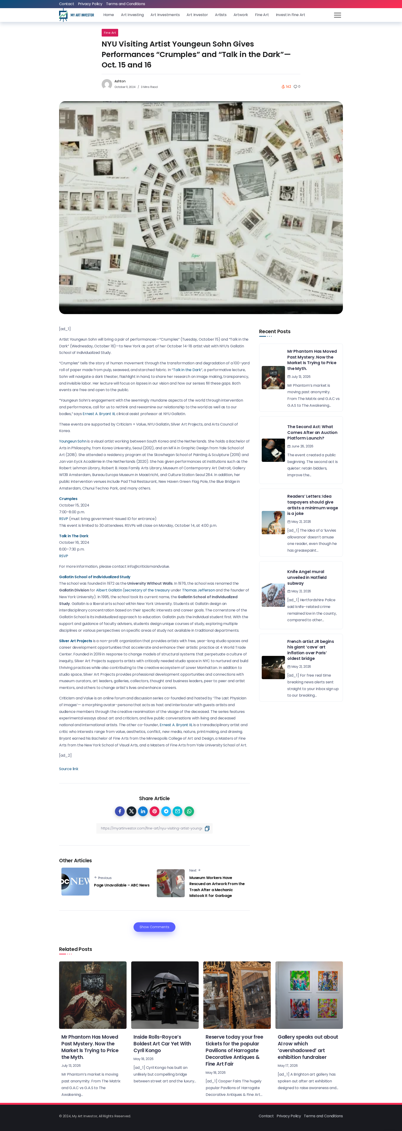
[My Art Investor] (76, 14)
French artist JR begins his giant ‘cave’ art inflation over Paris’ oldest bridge (310, 650)
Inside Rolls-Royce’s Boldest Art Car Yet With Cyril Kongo (162, 1044)
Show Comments (154, 927)
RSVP (63, 518)
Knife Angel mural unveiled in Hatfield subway (307, 577)
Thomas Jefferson (198, 590)
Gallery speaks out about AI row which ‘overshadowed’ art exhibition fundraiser (308, 1047)
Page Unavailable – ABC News (122, 885)
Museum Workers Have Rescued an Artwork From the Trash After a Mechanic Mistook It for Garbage (217, 886)
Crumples (68, 498)
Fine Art (110, 33)
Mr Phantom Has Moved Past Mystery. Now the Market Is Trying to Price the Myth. (312, 360)
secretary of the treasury (147, 590)
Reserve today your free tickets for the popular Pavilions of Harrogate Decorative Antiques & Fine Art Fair (234, 1050)
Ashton (120, 81)
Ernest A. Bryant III (99, 413)
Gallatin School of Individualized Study (95, 577)
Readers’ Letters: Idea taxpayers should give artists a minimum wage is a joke (312, 504)
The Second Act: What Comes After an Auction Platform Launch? (312, 432)
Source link (68, 769)
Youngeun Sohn (72, 441)
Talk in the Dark (187, 370)
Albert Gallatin (109, 590)
